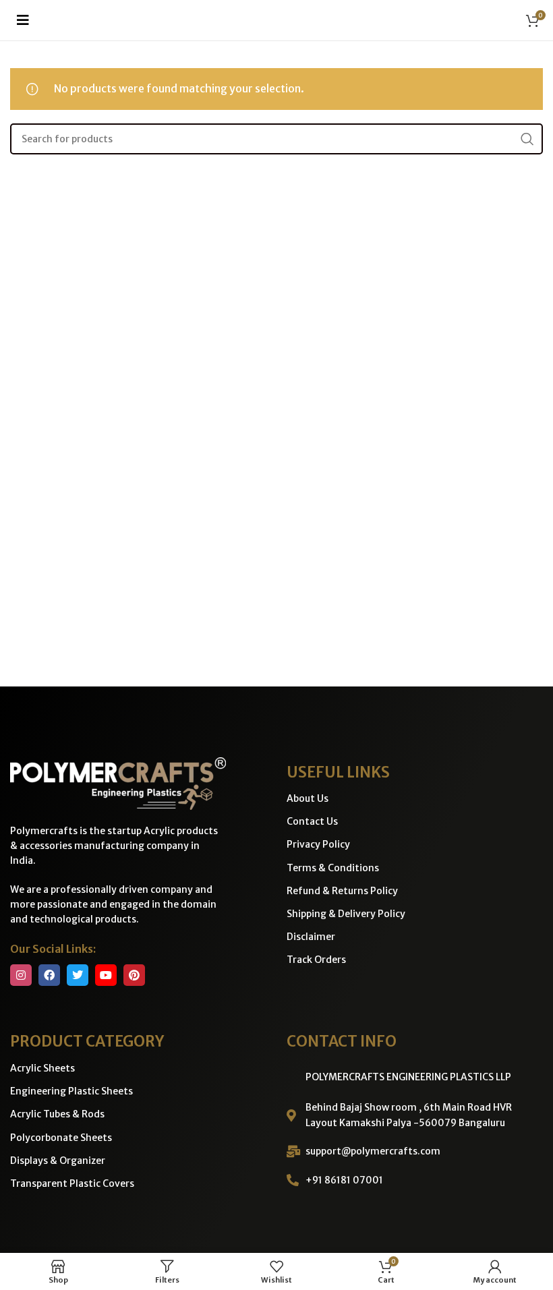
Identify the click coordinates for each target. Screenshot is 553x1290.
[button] (23, 20)
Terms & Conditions (333, 868)
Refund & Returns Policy (342, 891)
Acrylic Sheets (42, 1068)
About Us (307, 798)
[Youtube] (106, 975)
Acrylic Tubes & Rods (57, 1114)
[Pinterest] (134, 975)
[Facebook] (49, 975)
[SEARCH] (527, 138)
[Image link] (118, 782)
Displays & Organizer (57, 1160)
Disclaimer (311, 937)
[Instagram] (21, 975)
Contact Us (312, 821)
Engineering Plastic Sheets (71, 1091)
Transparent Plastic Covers (72, 1183)
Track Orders (316, 960)
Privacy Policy (318, 844)
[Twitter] (77, 975)
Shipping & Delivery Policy (346, 914)
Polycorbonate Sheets (61, 1138)
